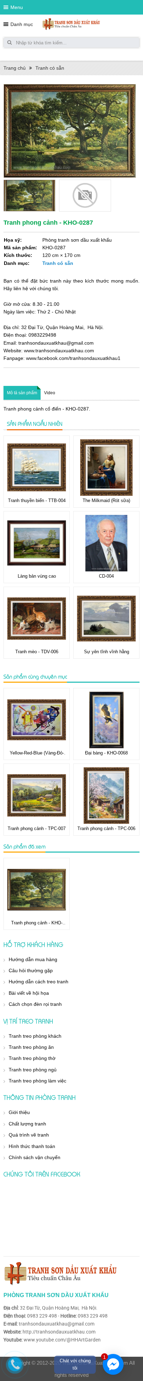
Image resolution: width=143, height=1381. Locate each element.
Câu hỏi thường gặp (31, 970)
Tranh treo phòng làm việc (37, 1081)
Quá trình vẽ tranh (29, 1135)
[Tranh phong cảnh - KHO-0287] (36, 890)
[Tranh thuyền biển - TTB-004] (36, 467)
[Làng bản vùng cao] (36, 543)
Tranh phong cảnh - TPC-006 (106, 828)
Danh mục (21, 24)
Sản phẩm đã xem (24, 846)
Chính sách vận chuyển (34, 1157)
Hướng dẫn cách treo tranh (38, 981)
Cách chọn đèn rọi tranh (35, 1004)
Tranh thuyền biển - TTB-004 (37, 500)
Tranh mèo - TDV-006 (36, 651)
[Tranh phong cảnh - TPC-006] (106, 795)
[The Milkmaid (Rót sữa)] (106, 467)
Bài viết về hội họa (29, 993)
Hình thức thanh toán (32, 1146)
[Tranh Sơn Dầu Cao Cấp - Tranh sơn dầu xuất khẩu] (71, 24)
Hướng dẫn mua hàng (33, 959)
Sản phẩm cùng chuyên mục (35, 676)
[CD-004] (106, 543)
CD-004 (106, 576)
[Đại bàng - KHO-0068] (106, 720)
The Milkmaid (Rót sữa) (106, 500)
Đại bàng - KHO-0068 (106, 753)
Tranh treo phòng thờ (32, 1058)
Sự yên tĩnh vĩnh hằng (106, 651)
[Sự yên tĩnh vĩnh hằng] (106, 618)
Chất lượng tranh (27, 1124)
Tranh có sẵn (49, 68)
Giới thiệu (19, 1112)
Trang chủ (14, 68)
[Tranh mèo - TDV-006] (36, 618)
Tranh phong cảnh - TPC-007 (37, 828)
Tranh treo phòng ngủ (33, 1069)
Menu (16, 7)
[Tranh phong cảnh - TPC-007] (36, 795)
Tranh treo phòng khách (35, 1036)
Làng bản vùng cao (37, 576)
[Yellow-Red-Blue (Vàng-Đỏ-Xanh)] (36, 720)
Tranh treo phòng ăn (31, 1047)
